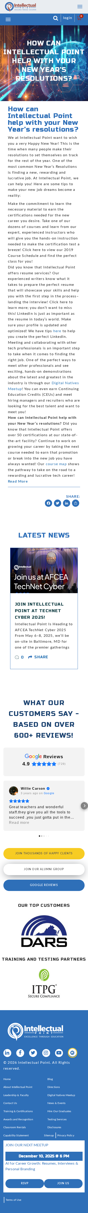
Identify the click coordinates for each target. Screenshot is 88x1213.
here (58, 331)
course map (56, 464)
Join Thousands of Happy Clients (44, 853)
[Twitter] (57, 504)
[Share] (75, 504)
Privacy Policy (65, 1135)
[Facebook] (48, 504)
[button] (3, 805)
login (67, 18)
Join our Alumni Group (44, 869)
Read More (18, 481)
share (41, 657)
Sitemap (49, 1135)
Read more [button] (19, 822)
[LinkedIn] (66, 504)
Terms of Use (13, 1200)
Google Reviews (44, 885)
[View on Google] (13, 790)
